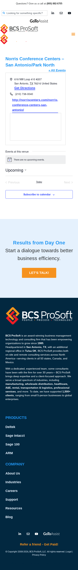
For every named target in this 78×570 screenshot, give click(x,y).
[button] (73, 34)
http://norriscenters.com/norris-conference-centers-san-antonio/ (35, 105)
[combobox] (24, 13)
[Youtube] (69, 13)
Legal (69, 551)
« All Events (57, 70)
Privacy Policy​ (39, 555)
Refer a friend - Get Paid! (39, 544)
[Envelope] (61, 13)
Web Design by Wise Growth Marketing (39, 563)
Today (39, 181)
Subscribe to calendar (37, 194)
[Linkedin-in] (52, 13)
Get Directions (24, 88)
